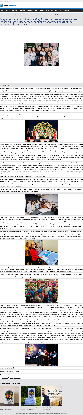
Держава (8, 10)
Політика (14, 10)
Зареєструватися (6, 1)
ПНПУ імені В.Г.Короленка (11, 383)
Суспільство (22, 10)
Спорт (36, 10)
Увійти (1, 1)
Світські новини (44, 10)
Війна (2, 10)
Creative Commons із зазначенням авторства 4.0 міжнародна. (54, 413)
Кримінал (66, 10)
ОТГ (61, 10)
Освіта (56, 10)
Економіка (30, 10)
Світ (52, 10)
